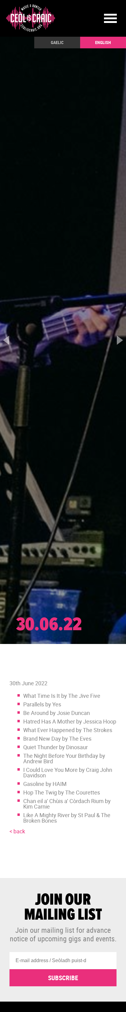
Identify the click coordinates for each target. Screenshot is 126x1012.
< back (17, 831)
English (103, 42)
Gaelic (57, 42)
